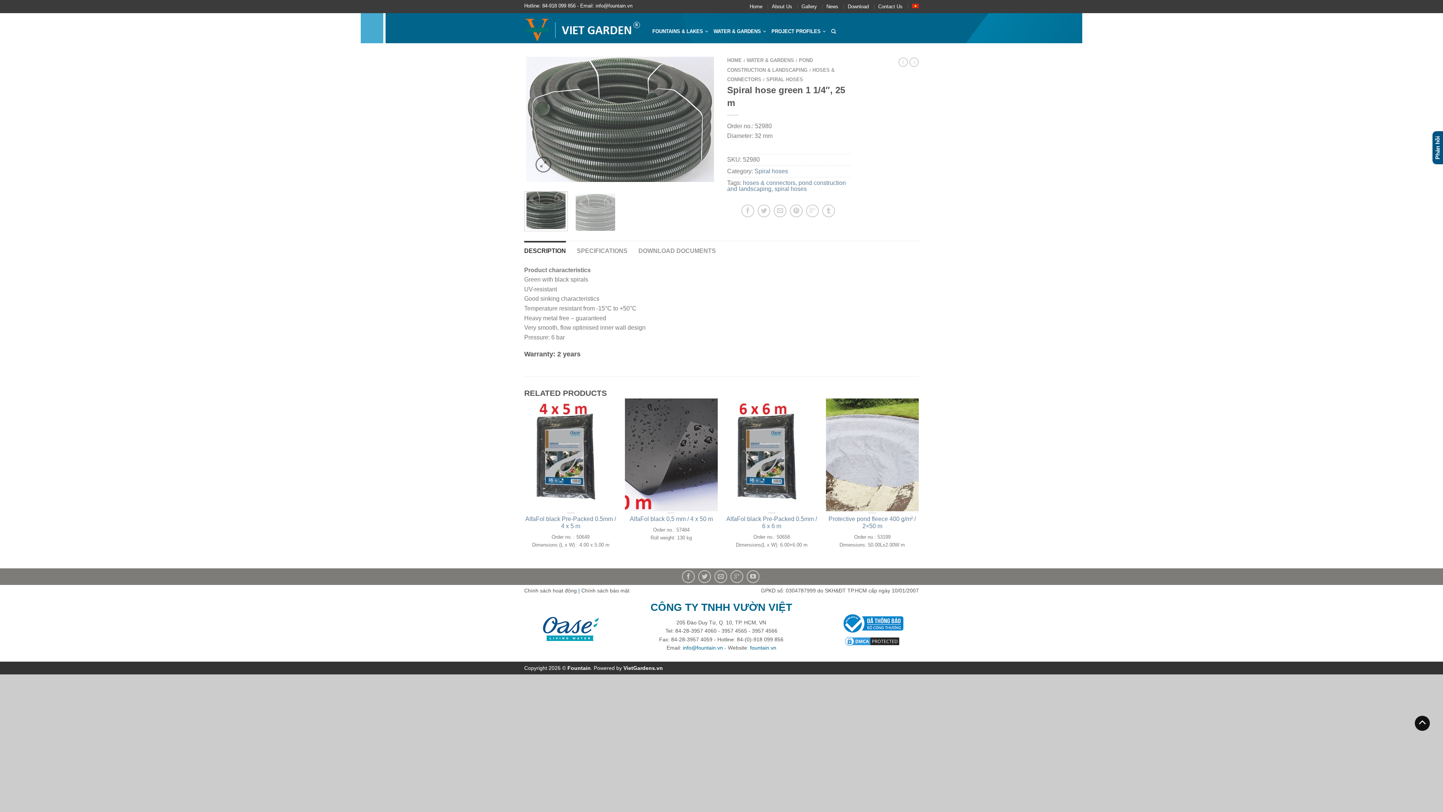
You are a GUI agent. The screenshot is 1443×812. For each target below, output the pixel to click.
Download (858, 6)
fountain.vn (763, 648)
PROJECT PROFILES (796, 31)
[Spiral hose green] (620, 119)
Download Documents (677, 251)
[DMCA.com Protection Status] (872, 641)
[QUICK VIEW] (570, 454)
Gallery (809, 6)
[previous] (534, 119)
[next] (705, 119)
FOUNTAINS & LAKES (677, 31)
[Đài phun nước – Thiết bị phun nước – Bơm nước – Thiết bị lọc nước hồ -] (582, 28)
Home (756, 6)
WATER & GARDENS (737, 31)
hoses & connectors (769, 183)
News (832, 6)
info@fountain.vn (703, 648)
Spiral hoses (784, 79)
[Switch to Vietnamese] (915, 6)
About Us (782, 6)
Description (545, 251)
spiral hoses (790, 189)
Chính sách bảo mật (605, 591)
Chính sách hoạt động (550, 591)
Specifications (602, 251)
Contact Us (890, 6)
